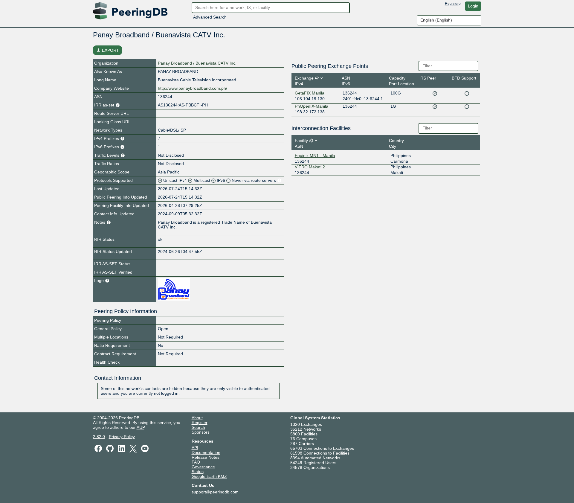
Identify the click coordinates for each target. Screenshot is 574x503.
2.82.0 (99, 436)
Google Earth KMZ (209, 476)
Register (452, 3)
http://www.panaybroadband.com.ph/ (192, 88)
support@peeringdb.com (215, 492)
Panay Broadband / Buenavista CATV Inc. (197, 63)
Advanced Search (210, 17)
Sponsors (201, 432)
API (195, 447)
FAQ (196, 462)
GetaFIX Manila (309, 93)
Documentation (206, 452)
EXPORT (107, 50)
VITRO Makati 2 (310, 166)
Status (198, 471)
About (197, 417)
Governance (203, 466)
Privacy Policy (122, 436)
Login (473, 6)
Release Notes (205, 457)
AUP (140, 427)
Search (198, 427)
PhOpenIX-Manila (311, 106)
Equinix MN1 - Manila (315, 155)
